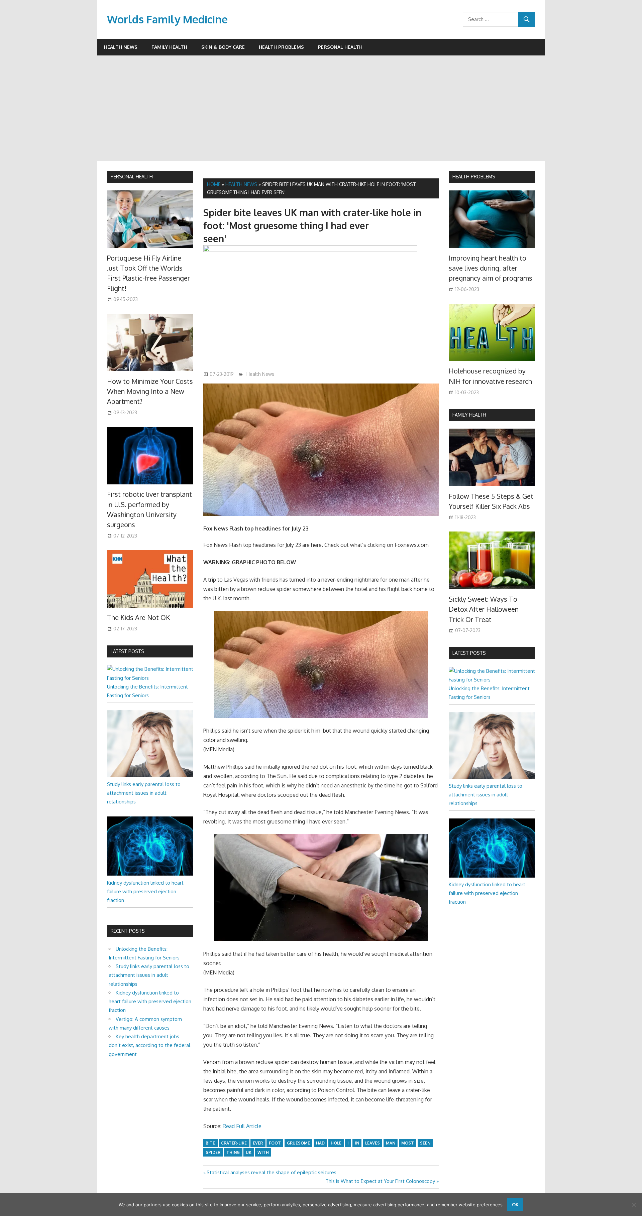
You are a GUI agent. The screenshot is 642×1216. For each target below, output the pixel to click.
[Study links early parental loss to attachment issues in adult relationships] (150, 775)
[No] (633, 1204)
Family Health (169, 47)
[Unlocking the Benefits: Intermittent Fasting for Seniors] (150, 678)
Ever (258, 1143)
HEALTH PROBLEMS (473, 176)
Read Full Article (242, 1126)
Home (213, 184)
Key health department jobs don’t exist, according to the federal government (149, 1045)
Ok (515, 1204)
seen (425, 1143)
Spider (213, 1152)
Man (390, 1143)
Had (320, 1143)
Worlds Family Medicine (167, 19)
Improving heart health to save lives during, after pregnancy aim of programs (490, 268)
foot (275, 1143)
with (263, 1152)
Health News (120, 47)
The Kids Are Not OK (138, 617)
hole (336, 1143)
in (357, 1143)
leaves (372, 1143)
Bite (210, 1143)
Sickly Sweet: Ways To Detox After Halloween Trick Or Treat (484, 609)
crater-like (234, 1143)
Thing (233, 1152)
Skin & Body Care (223, 47)
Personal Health (340, 47)
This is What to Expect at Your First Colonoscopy (380, 1181)
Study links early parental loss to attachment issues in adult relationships (144, 793)
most (407, 1143)
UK (248, 1152)
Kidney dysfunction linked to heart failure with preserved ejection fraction (145, 892)
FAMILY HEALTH (469, 415)
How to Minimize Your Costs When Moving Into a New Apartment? (150, 391)
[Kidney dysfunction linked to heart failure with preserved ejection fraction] (150, 874)
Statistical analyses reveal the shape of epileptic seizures (271, 1172)
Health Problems (281, 47)
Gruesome (298, 1143)
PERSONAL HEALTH (132, 176)
